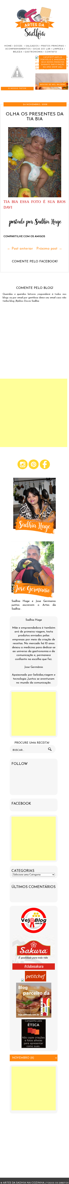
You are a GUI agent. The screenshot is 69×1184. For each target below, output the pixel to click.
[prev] (2, 93)
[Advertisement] (34, 714)
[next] (5, 93)
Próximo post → (49, 248)
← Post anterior (20, 248)
